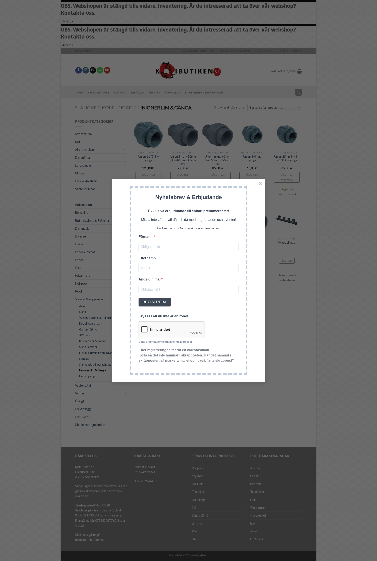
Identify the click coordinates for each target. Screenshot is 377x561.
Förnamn (146, 237)
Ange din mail (150, 279)
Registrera (154, 302)
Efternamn (147, 258)
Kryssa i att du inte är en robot (163, 316)
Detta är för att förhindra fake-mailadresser (165, 341)
